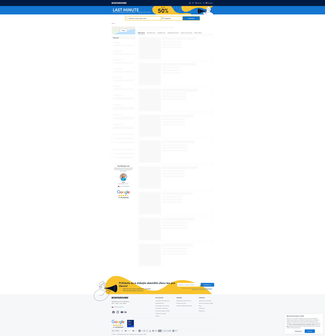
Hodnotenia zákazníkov (161, 308)
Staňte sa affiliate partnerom (184, 306)
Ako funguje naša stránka (162, 306)
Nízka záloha (198, 33)
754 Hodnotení (125, 197)
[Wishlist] (192, 3)
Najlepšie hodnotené (173, 33)
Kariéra (157, 316)
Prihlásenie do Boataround (183, 300)
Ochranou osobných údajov (205, 289)
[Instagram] (118, 312)
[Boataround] (119, 3)
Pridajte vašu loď (181, 303)
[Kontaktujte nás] (190, 3)
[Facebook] (113, 312)
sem (288, 326)
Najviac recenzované (186, 33)
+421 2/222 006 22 (124, 186)
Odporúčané (141, 33)
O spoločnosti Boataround (162, 300)
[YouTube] (122, 312)
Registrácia (202, 311)
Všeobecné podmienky (205, 300)
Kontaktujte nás (159, 303)
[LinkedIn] (125, 312)
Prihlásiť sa (202, 308)
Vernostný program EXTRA (162, 311)
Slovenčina (210, 3)
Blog (200, 306)
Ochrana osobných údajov (206, 303)
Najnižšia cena (161, 33)
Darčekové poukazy (160, 313)
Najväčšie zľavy (151, 33)
